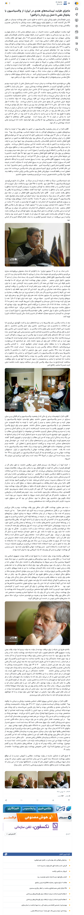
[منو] (10, 3)
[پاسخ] (37, 800)
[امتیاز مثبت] (69, 800)
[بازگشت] (68, 3)
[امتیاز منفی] (53, 800)
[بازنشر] (21, 800)
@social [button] (59, 4)
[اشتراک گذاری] (6, 800)
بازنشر (67, 796)
